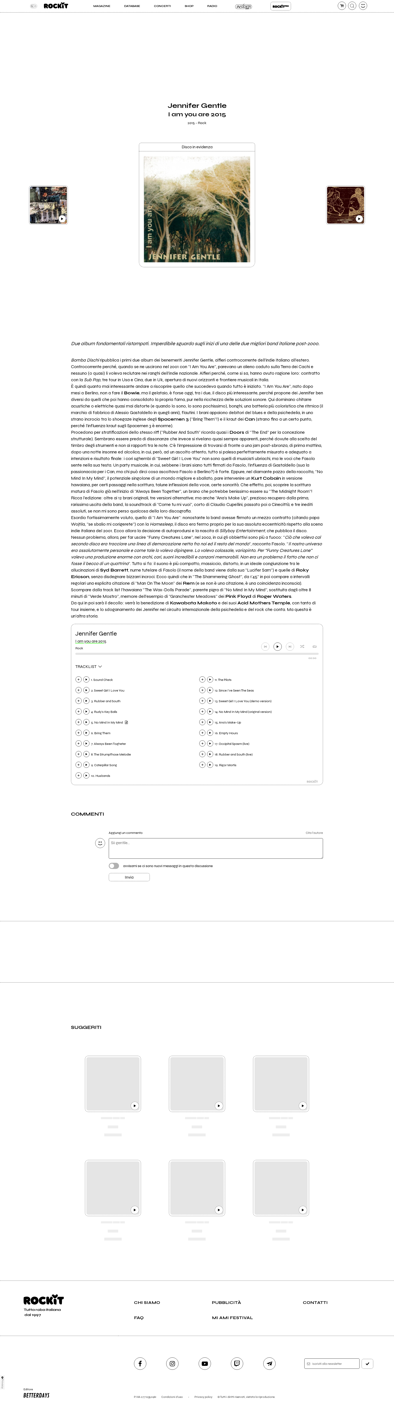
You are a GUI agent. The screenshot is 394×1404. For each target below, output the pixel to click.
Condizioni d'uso (172, 1397)
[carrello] (342, 6)
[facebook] (140, 1363)
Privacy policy (203, 1397)
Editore (26, 1391)
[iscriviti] (367, 1364)
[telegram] (269, 1363)
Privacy (2, 1384)
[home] (56, 6)
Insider (244, 6)
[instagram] (172, 1363)
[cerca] (352, 6)
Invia (129, 877)
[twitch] (237, 1363)
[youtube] (205, 1363)
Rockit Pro (280, 6)
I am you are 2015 (90, 641)
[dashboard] (363, 6)
